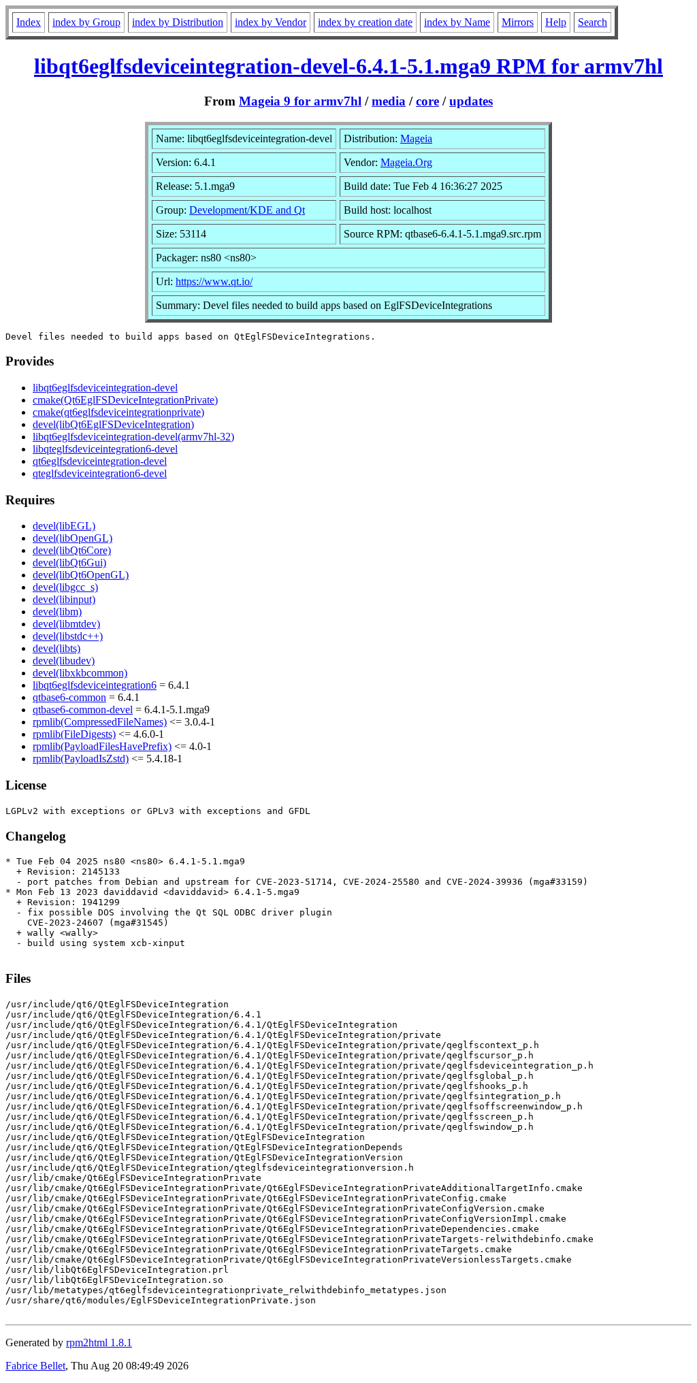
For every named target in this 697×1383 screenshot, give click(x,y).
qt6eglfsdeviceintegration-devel (100, 461)
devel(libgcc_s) (65, 587)
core (427, 101)
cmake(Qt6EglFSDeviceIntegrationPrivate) (125, 400)
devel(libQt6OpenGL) (81, 575)
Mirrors (518, 22)
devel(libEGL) (64, 526)
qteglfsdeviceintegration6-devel (100, 473)
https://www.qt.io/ (214, 281)
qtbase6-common (69, 697)
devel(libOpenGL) (72, 538)
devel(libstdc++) (68, 636)
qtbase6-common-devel (83, 709)
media (389, 101)
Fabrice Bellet (35, 1365)
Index (28, 22)
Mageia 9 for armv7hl (300, 101)
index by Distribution (177, 22)
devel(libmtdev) (66, 624)
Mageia (416, 138)
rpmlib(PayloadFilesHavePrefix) (102, 746)
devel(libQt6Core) (72, 550)
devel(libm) (57, 611)
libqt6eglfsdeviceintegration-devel (105, 387)
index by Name (457, 22)
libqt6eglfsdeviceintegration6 (95, 685)
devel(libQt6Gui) (69, 562)
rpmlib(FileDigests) (74, 734)
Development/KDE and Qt (247, 210)
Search (592, 22)
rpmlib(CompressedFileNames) (100, 722)
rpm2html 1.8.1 (99, 1342)
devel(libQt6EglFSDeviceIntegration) (113, 424)
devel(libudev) (64, 660)
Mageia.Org (406, 162)
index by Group (86, 22)
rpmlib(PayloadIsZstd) (81, 758)
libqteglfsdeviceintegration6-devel (105, 449)
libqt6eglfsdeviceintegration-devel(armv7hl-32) (133, 436)
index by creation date (365, 22)
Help (555, 22)
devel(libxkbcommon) (80, 673)
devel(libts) (56, 648)
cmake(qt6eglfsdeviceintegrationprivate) (118, 412)
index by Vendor (270, 22)
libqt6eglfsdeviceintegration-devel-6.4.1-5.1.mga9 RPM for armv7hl (348, 66)
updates (471, 101)
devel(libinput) (64, 599)
